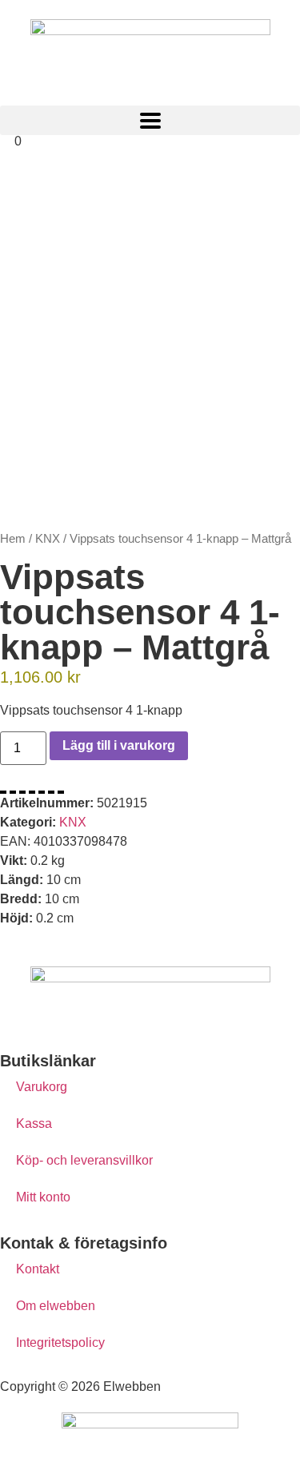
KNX (47, 538)
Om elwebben (55, 1306)
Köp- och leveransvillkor (84, 1160)
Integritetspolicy (60, 1342)
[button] (150, 120)
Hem (13, 538)
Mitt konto (43, 1197)
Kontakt (37, 1269)
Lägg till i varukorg (118, 745)
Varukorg (41, 1087)
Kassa (34, 1123)
